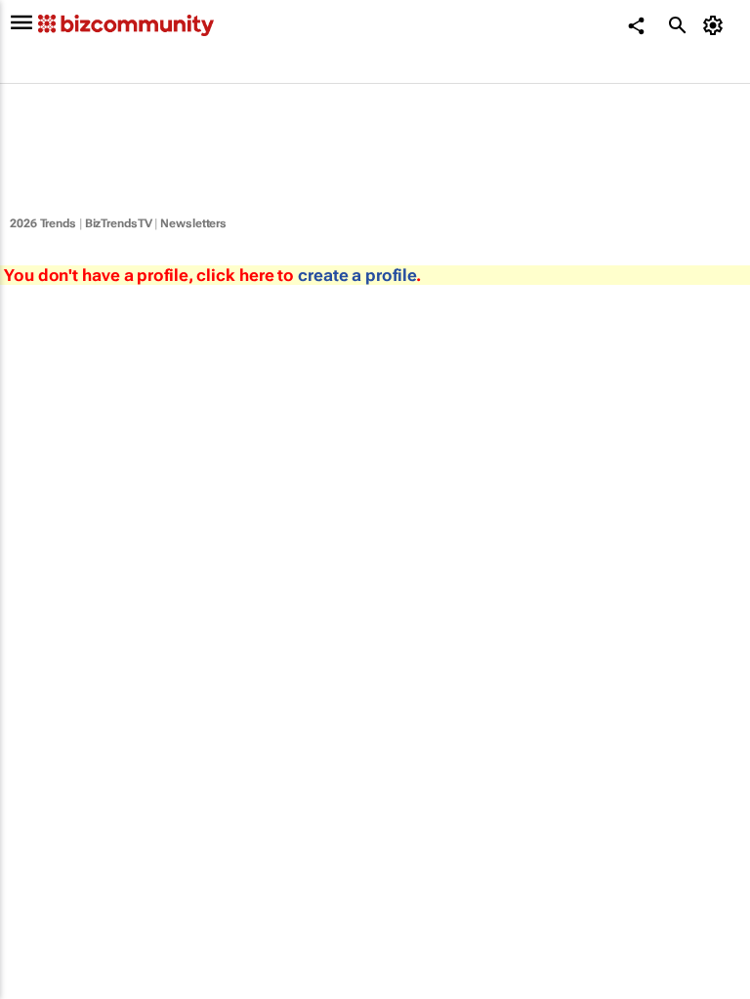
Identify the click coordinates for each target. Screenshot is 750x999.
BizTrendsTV (118, 223)
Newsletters (193, 223)
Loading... (37, 883)
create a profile (357, 275)
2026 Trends (43, 223)
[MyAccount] (716, 25)
